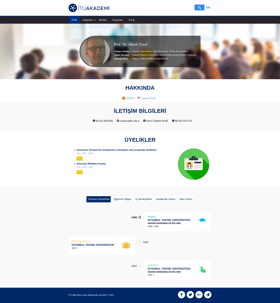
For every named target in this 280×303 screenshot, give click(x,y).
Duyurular (117, 20)
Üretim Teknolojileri (177, 51)
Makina (136, 58)
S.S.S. (131, 20)
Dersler (103, 20)
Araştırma (88, 20)
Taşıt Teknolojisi (160, 51)
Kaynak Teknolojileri (142, 51)
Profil (74, 20)
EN (208, 7)
